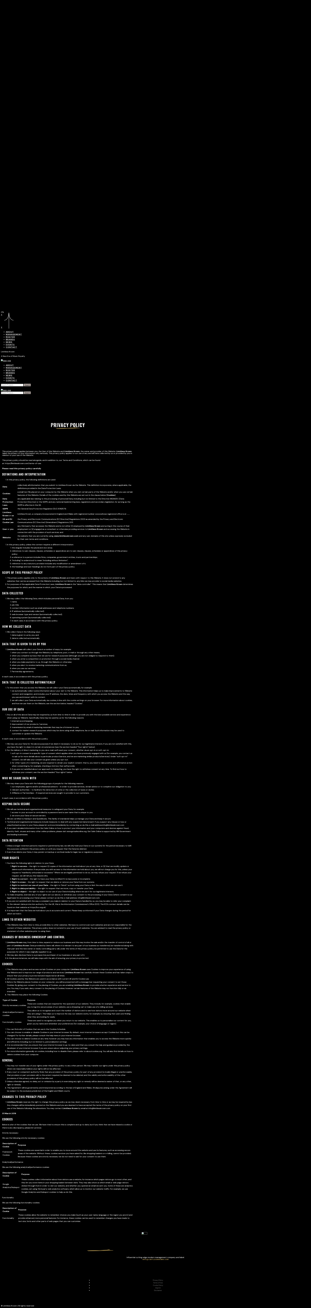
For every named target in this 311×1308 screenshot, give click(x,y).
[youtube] (152, 1269)
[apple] (159, 1269)
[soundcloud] (175, 1269)
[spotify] (167, 1269)
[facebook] (136, 1269)
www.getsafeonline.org (77, 831)
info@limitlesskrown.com (113, 825)
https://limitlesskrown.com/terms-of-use (23, 463)
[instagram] (144, 1269)
